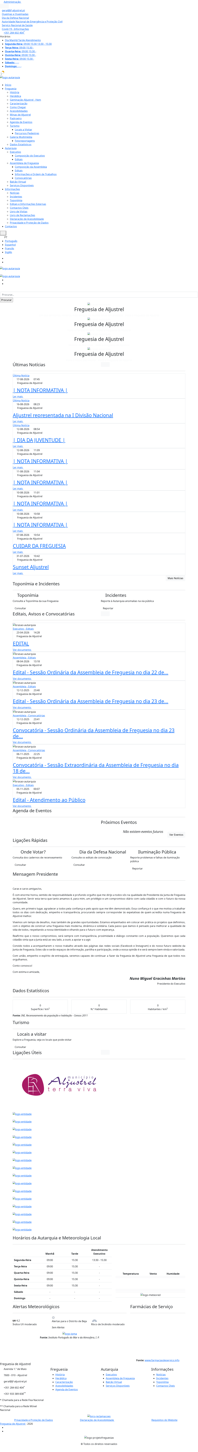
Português (11, 241)
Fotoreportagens (25, 140)
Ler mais (18, 396)
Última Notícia (21, 375)
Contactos (11, 226)
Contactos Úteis (19, 207)
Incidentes (16, 196)
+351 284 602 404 (14, 32)
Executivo (15, 152)
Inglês (8, 252)
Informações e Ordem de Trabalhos (36, 174)
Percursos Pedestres (27, 133)
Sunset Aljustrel (31, 567)
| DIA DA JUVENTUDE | (39, 440)
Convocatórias (23, 178)
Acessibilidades (19, 111)
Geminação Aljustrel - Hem (25, 99)
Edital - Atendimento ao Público (49, 800)
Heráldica (15, 96)
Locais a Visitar (23, 129)
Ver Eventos (176, 834)
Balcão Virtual (18, 181)
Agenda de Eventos (21, 122)
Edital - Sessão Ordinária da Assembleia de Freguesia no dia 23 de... (90, 701)
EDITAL (21, 643)
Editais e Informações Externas (28, 204)
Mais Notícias (175, 578)
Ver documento (22, 649)
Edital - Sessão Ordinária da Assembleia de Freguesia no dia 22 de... (90, 672)
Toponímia (16, 200)
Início (8, 85)
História (14, 92)
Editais (19, 159)
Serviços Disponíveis (22, 185)
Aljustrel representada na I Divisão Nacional (63, 415)
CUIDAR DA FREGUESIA (39, 546)
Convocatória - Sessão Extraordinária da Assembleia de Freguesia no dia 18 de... (96, 768)
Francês (9, 248)
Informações (12, 189)
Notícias (14, 193)
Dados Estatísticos (20, 144)
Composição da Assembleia (31, 167)
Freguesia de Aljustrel (13, 1423)
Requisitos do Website (164, 1420)
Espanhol (10, 244)
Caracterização (18, 103)
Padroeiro (16, 118)
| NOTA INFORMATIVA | (40, 390)
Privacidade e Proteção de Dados (29, 222)
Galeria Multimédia (21, 137)
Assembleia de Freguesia (24, 163)
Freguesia (10, 88)
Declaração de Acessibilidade (27, 219)
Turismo (14, 126)
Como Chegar (18, 107)
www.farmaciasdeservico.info (162, 1360)
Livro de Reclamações (22, 215)
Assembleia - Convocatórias (29, 715)
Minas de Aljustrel (20, 114)
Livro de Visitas (18, 211)
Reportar (108, 608)
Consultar (20, 608)
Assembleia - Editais (24, 657)
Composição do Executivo (30, 155)
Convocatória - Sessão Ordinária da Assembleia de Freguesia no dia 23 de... (93, 733)
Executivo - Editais (23, 628)
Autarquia (11, 148)
